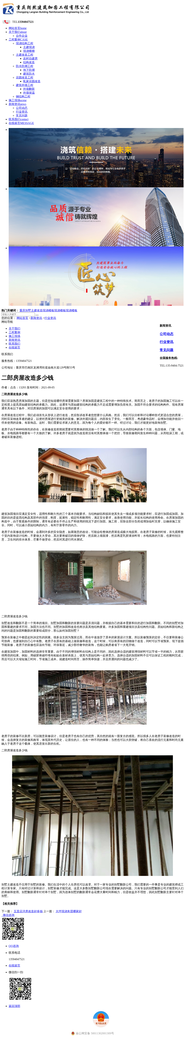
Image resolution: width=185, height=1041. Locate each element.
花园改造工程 (24, 77)
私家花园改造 (31, 81)
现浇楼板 (48, 310)
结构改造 (29, 62)
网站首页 (18, 28)
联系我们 (18, 119)
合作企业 (21, 35)
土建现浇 (29, 47)
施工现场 (18, 100)
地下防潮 (29, 69)
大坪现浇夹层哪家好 (69, 911)
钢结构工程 (23, 96)
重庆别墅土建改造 (31, 310)
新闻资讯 (17, 104)
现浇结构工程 (24, 43)
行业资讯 (21, 111)
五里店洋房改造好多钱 (28, 911)
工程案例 (18, 39)
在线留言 (21, 123)
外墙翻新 (29, 88)
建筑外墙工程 (24, 85)
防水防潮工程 (24, 66)
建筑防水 (29, 73)
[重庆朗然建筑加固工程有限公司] (46, 15)
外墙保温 (29, 92)
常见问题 (21, 115)
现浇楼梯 (29, 50)
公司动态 (21, 107)
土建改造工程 (24, 54)
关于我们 (18, 31)
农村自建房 (30, 58)
